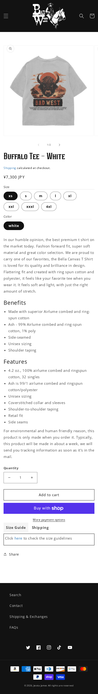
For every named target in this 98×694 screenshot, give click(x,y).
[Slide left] (38, 145)
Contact (16, 605)
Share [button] (14, 554)
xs (11, 196)
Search (15, 595)
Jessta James (40, 685)
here (18, 538)
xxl (11, 206)
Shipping (10, 168)
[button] (6, 16)
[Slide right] (59, 145)
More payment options (49, 520)
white (14, 225)
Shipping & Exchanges (29, 616)
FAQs (14, 627)
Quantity (11, 468)
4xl (49, 206)
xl (70, 196)
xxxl (30, 206)
